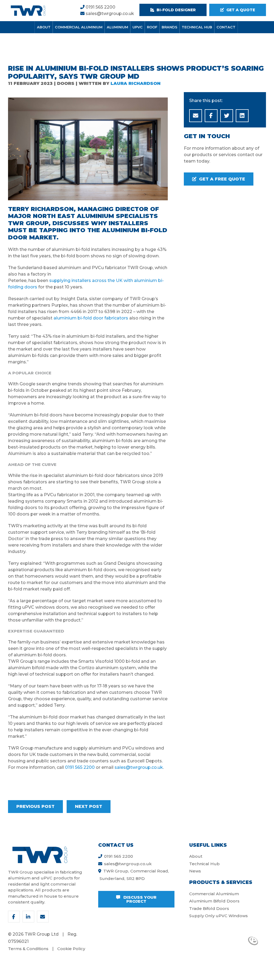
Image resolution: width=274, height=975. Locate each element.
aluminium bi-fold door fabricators (91, 318)
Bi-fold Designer (175, 9)
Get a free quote (221, 179)
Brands (169, 27)
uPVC (137, 27)
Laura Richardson (136, 83)
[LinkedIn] (28, 917)
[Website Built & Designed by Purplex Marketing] (253, 941)
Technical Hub (197, 27)
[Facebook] (14, 917)
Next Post (88, 806)
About (44, 27)
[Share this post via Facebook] (211, 115)
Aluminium (117, 27)
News (195, 871)
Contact (225, 27)
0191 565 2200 (100, 7)
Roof (152, 27)
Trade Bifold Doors (209, 908)
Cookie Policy (71, 948)
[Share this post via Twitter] (226, 115)
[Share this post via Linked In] (242, 115)
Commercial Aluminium (78, 27)
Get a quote (240, 9)
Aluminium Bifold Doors (214, 901)
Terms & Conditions (28, 948)
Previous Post (35, 806)
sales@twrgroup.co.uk (109, 13)
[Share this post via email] (195, 115)
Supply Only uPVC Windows (218, 915)
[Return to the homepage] (28, 10)
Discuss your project (139, 899)
